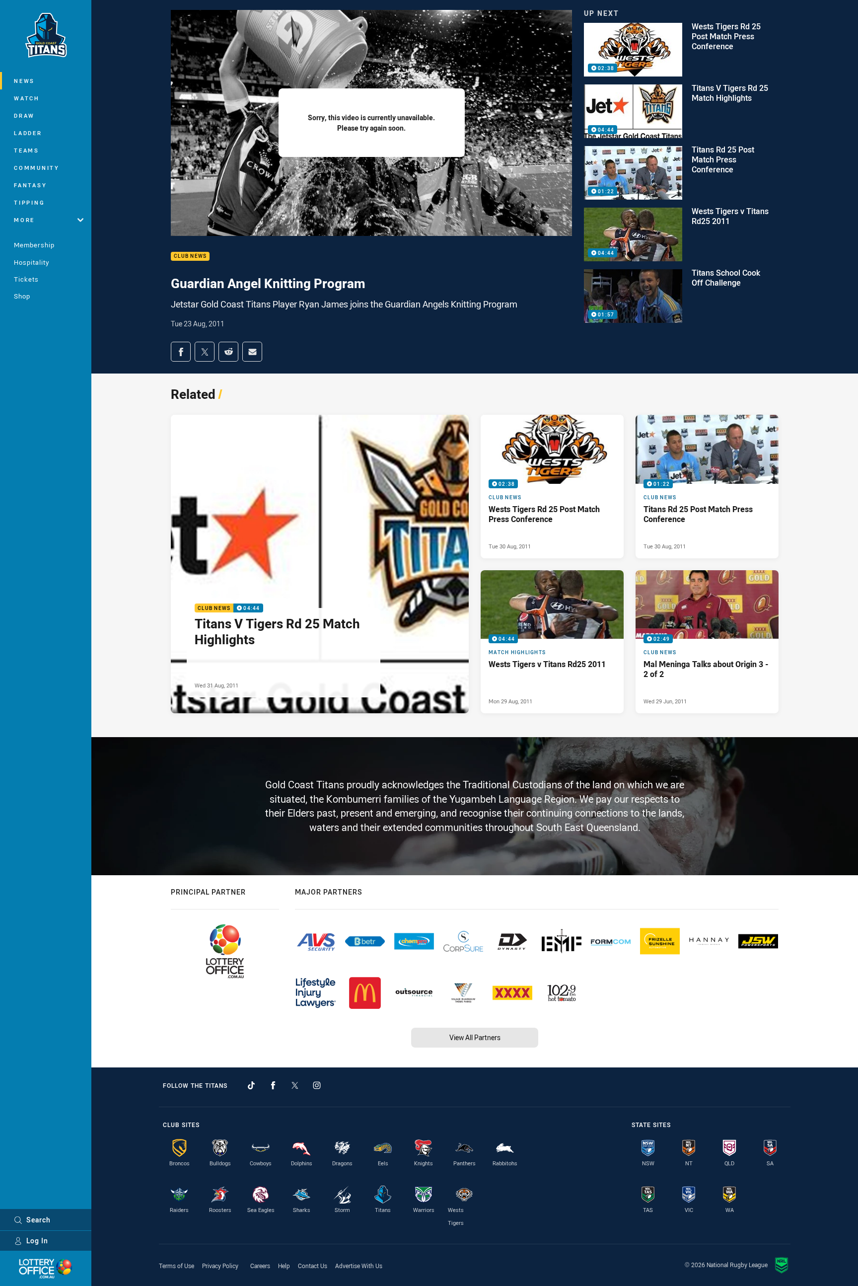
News (24, 80)
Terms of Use (176, 1266)
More (24, 220)
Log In (37, 1240)
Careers (260, 1266)
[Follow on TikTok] (251, 1085)
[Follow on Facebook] (273, 1085)
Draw (24, 115)
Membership (34, 244)
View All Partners (474, 1037)
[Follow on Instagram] (317, 1085)
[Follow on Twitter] (295, 1085)
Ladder (28, 133)
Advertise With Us (358, 1266)
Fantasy (30, 185)
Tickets (26, 279)
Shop (22, 296)
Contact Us (312, 1266)
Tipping (29, 202)
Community (37, 167)
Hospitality (31, 262)
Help (284, 1266)
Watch (27, 98)
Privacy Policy (220, 1266)
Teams (26, 150)
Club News (190, 256)
